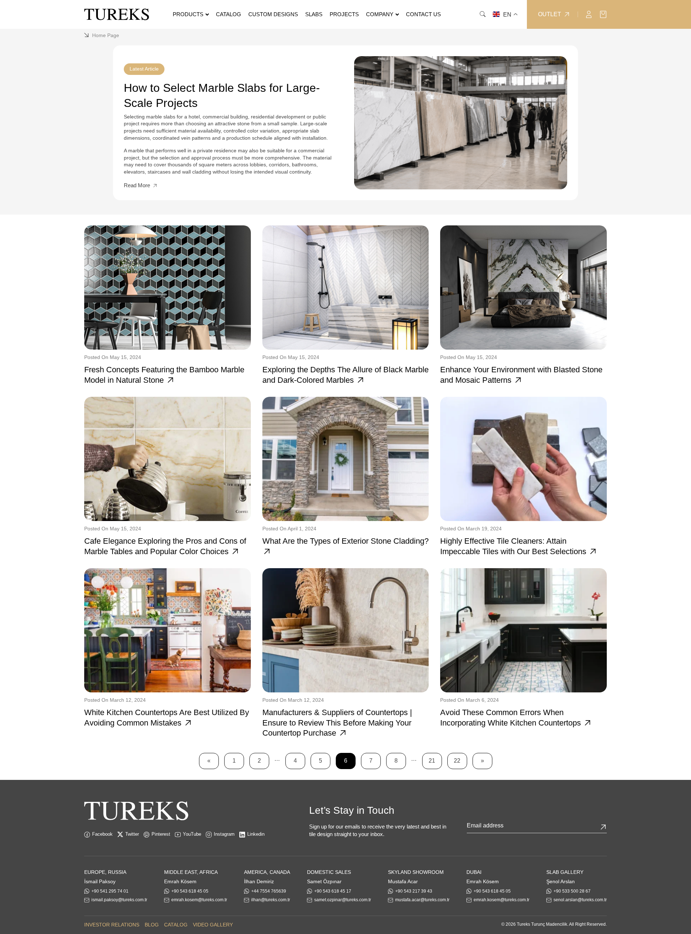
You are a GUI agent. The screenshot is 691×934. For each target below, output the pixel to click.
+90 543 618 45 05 (189, 891)
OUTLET (549, 14)
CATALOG (176, 925)
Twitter (132, 834)
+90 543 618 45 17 (332, 891)
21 (432, 761)
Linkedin (256, 834)
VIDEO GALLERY (213, 925)
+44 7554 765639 (268, 891)
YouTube (192, 834)
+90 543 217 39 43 (413, 891)
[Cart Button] (603, 14)
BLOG (152, 925)
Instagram (224, 834)
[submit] (603, 827)
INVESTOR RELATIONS (111, 925)
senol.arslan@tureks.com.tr (580, 899)
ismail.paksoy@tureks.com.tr (119, 899)
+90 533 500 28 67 (572, 891)
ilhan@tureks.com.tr (270, 899)
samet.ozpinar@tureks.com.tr (342, 899)
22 (457, 761)
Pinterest (161, 834)
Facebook (102, 834)
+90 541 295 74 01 (109, 891)
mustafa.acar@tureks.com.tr (422, 899)
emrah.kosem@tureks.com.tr (199, 899)
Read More (138, 185)
